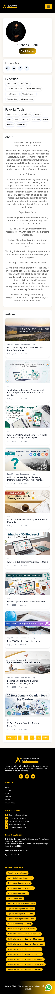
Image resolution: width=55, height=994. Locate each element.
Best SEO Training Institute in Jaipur (24, 641)
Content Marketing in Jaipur (19, 827)
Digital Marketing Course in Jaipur (20, 908)
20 (39, 737)
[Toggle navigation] (48, 6)
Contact (8, 797)
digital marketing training (17, 893)
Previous (12, 737)
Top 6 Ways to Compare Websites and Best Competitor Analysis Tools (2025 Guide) (25, 393)
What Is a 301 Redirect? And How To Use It (27, 562)
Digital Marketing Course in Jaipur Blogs (21, 344)
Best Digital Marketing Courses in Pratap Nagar (25, 944)
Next (45, 737)
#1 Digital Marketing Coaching (19, 923)
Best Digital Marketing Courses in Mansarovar (25, 939)
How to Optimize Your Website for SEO (26, 601)
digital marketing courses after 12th (21, 929)
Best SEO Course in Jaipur (18, 815)
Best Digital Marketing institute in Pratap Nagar (26, 964)
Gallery (7, 800)
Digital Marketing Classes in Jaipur (20, 913)
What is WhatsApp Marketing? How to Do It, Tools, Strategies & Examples (27, 436)
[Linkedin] (14, 68)
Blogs (7, 794)
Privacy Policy (10, 803)
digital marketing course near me (20, 888)
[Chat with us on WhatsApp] (48, 987)
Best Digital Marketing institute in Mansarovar (25, 959)
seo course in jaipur (15, 898)
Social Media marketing (17, 818)
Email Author (27, 51)
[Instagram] (26, 68)
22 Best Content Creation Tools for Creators (23, 724)
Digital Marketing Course (17, 873)
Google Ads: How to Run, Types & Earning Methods (27, 521)
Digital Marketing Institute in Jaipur (21, 918)
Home (7, 787)
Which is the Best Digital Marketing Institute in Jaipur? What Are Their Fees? (26, 478)
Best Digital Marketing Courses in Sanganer (24, 949)
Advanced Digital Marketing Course (21, 903)
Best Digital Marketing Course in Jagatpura (24, 934)
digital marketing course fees (19, 883)
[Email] (7, 68)
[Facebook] (20, 68)
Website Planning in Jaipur (18, 824)
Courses (8, 790)
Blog (8, 387)
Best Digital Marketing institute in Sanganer (24, 969)
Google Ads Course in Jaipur (19, 821)
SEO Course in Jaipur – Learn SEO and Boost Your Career (25, 349)
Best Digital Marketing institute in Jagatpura (24, 954)
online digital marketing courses (20, 878)
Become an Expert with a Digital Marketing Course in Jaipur (22, 682)
